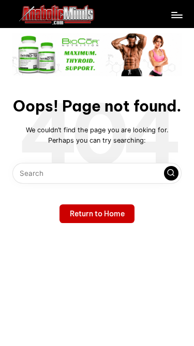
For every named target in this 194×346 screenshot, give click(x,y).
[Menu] (176, 21)
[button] (171, 173)
